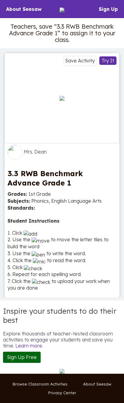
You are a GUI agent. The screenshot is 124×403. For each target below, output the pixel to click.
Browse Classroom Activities (40, 384)
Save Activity (80, 61)
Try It (108, 61)
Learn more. (29, 346)
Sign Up (108, 9)
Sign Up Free (22, 357)
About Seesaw (24, 9)
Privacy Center (62, 392)
